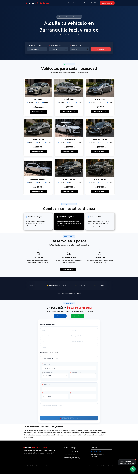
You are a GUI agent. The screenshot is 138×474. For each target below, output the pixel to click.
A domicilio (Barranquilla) (72, 457)
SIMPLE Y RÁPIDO (69, 236)
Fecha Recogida (55, 45)
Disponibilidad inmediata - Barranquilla (69, 16)
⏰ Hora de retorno (75, 393)
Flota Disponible (69, 64)
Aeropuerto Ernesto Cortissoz (73, 452)
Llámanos (61, 316)
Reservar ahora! (107, 3)
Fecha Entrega (76, 45)
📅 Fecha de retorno (48, 393)
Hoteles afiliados (69, 455)
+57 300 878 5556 (96, 451)
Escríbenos (78, 316)
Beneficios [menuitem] (94, 3)
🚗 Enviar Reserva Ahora (69, 418)
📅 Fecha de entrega (48, 372)
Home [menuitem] (70, 3)
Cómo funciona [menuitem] (84, 3)
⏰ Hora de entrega (75, 372)
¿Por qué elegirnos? (69, 204)
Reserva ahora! (68, 269)
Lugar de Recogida (35, 45)
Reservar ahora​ (37, 112)
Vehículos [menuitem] (76, 3)
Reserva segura (69, 303)
